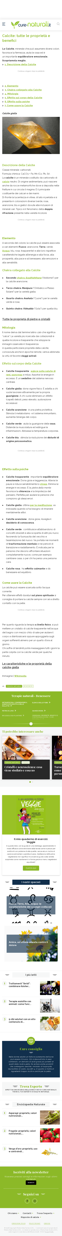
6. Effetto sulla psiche (17, 101)
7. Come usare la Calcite (19, 105)
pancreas (17, 374)
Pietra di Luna (8, 711)
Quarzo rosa (37, 711)
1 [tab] (30, 782)
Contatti (27, 1213)
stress (43, 484)
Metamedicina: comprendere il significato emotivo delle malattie (14, 704)
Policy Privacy (34, 1223)
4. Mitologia (11, 93)
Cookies (47, 1223)
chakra (29, 277)
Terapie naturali (14, 686)
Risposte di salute (30, 1217)
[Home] (31, 25)
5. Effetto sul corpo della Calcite (23, 97)
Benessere (28, 686)
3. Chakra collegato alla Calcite (23, 89)
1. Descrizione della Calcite (20, 64)
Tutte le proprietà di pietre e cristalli (26, 319)
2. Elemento (11, 86)
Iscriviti (31, 1182)
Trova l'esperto (45, 1213)
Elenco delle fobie (40, 702)
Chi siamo (12, 1213)
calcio (5, 181)
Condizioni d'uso (18, 1223)
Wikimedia (20, 676)
